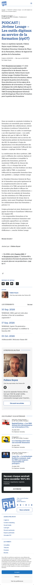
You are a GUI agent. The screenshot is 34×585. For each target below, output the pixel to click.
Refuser (17, 576)
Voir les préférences (17, 581)
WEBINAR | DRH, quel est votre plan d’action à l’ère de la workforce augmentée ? (15, 315)
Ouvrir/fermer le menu (31, 3)
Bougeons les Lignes (11, 256)
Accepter (17, 572)
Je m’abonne (17, 489)
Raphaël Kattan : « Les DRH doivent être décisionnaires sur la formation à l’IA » (22, 425)
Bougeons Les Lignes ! (14, 66)
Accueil (3, 9)
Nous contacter (25, 510)
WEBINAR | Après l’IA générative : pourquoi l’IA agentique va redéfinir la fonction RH (15, 328)
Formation (15, 17)
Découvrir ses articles (17, 403)
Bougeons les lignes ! (7, 15)
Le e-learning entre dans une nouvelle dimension (21, 441)
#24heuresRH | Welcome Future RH (14, 339)
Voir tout (29, 304)
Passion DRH (19, 254)
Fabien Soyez (14, 293)
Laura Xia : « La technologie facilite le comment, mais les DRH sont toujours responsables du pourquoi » (22, 459)
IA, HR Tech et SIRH (7, 17)
